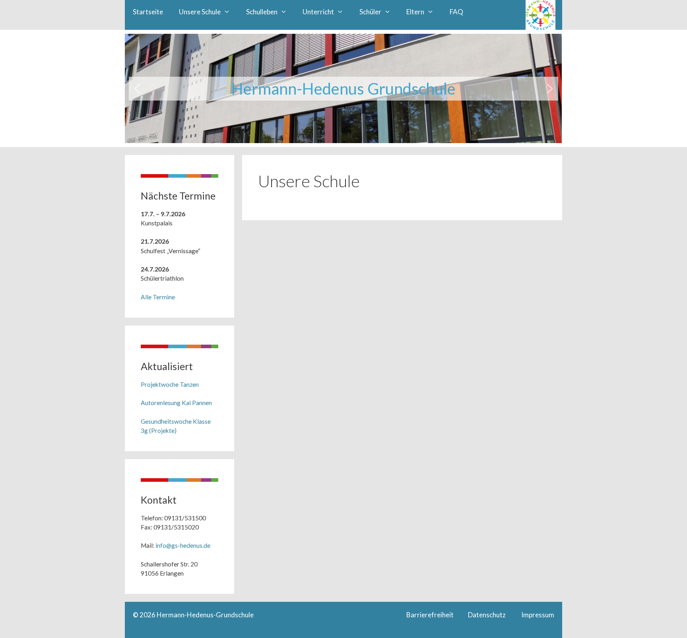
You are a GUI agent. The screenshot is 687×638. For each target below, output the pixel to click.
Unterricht (318, 12)
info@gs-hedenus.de (182, 545)
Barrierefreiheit (431, 615)
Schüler (370, 12)
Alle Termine (158, 297)
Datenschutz (494, 615)
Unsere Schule (200, 12)
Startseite (148, 12)
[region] (343, 88)
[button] (137, 88)
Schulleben (262, 12)
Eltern (415, 12)
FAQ (456, 12)
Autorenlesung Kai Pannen (176, 402)
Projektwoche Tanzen (170, 384)
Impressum (537, 615)
